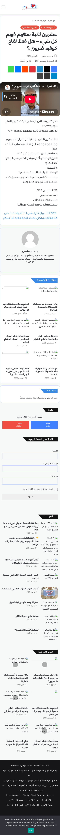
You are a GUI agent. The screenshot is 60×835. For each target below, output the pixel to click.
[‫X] (32, 267)
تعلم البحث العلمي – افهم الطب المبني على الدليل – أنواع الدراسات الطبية (17, 371)
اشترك (30, 497)
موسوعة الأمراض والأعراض (33, 795)
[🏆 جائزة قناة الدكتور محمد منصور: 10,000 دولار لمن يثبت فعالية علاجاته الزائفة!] (49, 546)
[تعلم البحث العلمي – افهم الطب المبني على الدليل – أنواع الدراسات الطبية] (15, 358)
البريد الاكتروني (50, 464)
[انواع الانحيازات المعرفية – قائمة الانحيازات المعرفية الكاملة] (44, 358)
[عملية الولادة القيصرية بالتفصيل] (49, 606)
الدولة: (54, 476)
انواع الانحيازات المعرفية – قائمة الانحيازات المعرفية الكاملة (46, 371)
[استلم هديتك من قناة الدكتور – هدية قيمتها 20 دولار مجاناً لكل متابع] (15, 293)
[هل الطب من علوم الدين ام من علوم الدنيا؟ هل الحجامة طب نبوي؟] (45, 664)
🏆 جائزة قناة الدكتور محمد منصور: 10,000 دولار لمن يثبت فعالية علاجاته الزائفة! (22, 541)
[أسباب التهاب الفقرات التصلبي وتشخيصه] (49, 593)
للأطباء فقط (45, 800)
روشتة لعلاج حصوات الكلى (26, 616)
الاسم (55, 451)
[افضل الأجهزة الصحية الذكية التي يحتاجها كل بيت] (49, 579)
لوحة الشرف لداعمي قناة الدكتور (23, 800)
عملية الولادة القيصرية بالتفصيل (23, 602)
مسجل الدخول (39, 398)
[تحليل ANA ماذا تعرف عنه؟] (49, 634)
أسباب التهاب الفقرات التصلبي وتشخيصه (20, 589)
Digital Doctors (30, 766)
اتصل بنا (10, 805)
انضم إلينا (19, 805)
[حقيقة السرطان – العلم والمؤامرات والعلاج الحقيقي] (44, 325)
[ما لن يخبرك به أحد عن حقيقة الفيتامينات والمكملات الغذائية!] (44, 293)
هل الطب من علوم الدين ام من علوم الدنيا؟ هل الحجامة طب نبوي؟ (45, 678)
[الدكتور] (30, 6)
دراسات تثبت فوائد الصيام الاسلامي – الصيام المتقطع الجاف (16, 339)
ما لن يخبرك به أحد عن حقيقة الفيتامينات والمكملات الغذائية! (45, 307)
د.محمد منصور (47, 56)
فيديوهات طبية (39, 21)
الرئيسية (51, 21)
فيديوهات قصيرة (29, 27)
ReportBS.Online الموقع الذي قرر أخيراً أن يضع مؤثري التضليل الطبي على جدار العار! (20, 526)
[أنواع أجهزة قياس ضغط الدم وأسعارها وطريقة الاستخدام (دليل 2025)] (49, 564)
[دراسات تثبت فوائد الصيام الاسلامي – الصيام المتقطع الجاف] (15, 325)
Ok (30, 830)
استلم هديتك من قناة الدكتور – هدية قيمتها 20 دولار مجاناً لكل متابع (16, 307)
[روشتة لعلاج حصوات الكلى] (49, 620)
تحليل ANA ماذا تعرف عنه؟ (26, 630)
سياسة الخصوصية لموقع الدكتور (39, 805)
